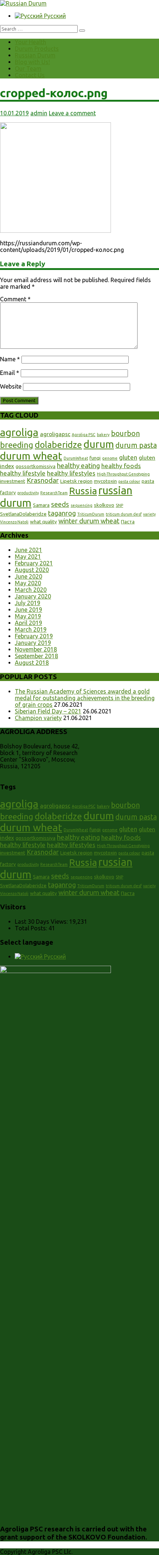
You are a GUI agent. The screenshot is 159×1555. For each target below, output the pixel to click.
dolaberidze (58, 444)
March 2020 (31, 589)
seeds (60, 504)
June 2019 (28, 609)
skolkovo (104, 505)
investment (12, 481)
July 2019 (27, 603)
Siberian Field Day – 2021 (48, 711)
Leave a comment (72, 113)
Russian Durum (35, 55)
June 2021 (28, 550)
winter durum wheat (88, 520)
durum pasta (136, 445)
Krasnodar (43, 480)
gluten (128, 457)
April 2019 (28, 622)
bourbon (125, 433)
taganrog (62, 513)
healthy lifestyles (71, 473)
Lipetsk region (76, 481)
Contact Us (30, 75)
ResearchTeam (54, 493)
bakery (103, 434)
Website (10, 386)
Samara (41, 505)
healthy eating (78, 465)
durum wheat (31, 455)
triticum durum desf (124, 514)
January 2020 (33, 596)
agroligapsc (55, 434)
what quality (43, 521)
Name (10, 359)
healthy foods (121, 465)
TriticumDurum (90, 514)
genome (110, 458)
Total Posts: (31, 928)
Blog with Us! (32, 62)
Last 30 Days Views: (42, 921)
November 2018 (36, 649)
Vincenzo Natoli (14, 522)
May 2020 (28, 583)
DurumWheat (76, 458)
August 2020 (32, 569)
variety (149, 514)
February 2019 (34, 636)
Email (9, 372)
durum (99, 444)
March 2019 (31, 629)
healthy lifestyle (22, 473)
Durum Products (37, 48)
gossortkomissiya (35, 466)
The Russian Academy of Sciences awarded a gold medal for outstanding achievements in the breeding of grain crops (85, 698)
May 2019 (28, 616)
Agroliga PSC (83, 434)
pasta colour (129, 481)
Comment (15, 299)
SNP (119, 505)
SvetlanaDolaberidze (23, 514)
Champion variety (38, 718)
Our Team (28, 68)
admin (38, 113)
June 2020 (28, 576)
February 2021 (34, 563)
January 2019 (33, 642)
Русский (54, 16)
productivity (28, 493)
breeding (16, 444)
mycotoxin (105, 481)
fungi (95, 458)
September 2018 (36, 656)
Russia (83, 490)
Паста (128, 521)
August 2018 (32, 662)
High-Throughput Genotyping (123, 474)
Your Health (30, 42)
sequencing (81, 505)
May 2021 (28, 556)
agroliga (19, 432)
